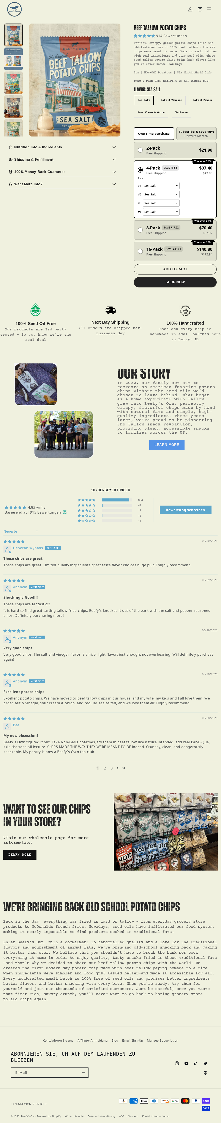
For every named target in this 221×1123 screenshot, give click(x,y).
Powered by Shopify (49, 1116)
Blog (115, 1040)
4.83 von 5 (37, 507)
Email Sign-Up (132, 1040)
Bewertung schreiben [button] (185, 510)
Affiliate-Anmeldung (92, 1040)
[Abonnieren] (83, 1072)
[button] (200, 9)
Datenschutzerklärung (101, 1116)
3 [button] (112, 768)
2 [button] (105, 768)
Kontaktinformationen (156, 1116)
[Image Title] (35, 310)
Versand (133, 1116)
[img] (14, 541)
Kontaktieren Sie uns (58, 1040)
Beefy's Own (28, 1116)
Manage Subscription (162, 1040)
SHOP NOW (175, 282)
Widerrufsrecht (74, 1116)
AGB (122, 1116)
